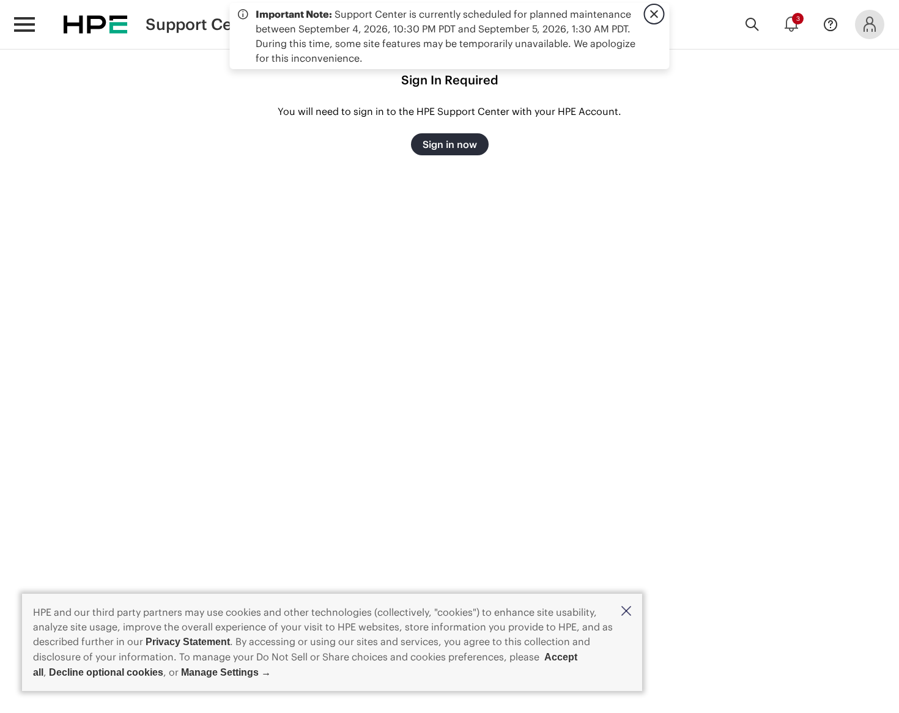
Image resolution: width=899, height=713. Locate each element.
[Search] (752, 24)
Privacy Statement (188, 642)
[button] (626, 612)
